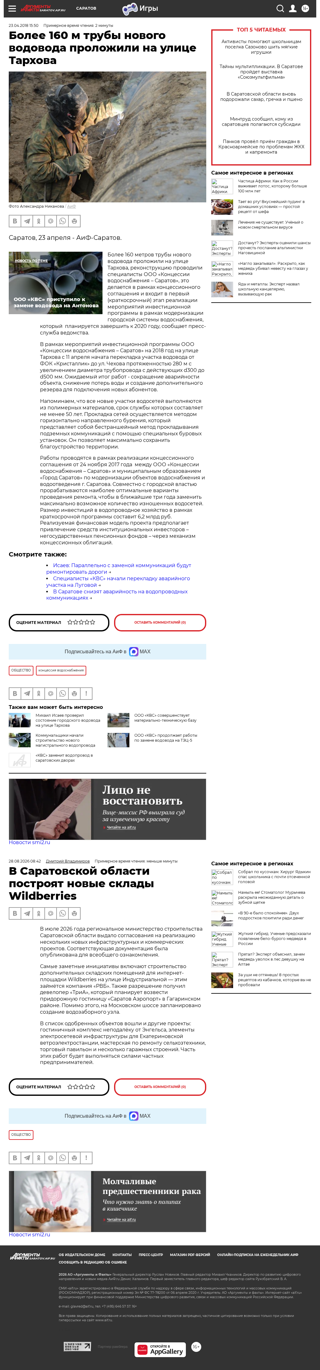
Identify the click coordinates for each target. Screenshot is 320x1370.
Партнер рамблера (113, 1346)
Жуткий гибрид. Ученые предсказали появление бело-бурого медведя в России (274, 938)
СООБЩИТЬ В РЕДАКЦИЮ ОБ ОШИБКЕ (93, 1262)
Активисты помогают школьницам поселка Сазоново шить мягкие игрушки (261, 47)
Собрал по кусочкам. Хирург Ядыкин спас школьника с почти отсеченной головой (274, 876)
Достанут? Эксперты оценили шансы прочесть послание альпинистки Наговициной (274, 247)
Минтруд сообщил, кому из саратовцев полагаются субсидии (261, 121)
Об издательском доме (82, 1255)
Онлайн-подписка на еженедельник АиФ (257, 1255)
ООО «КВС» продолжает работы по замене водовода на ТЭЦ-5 (165, 738)
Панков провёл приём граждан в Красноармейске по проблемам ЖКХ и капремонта (261, 147)
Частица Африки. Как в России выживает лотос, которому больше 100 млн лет (272, 186)
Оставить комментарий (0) (160, 623)
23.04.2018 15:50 (23, 25)
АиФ (71, 206)
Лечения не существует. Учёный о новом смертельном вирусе (270, 225)
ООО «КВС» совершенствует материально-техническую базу (165, 718)
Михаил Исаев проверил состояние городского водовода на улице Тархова (68, 720)
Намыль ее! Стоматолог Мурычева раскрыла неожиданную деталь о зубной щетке (271, 897)
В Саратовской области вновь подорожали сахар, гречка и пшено (261, 96)
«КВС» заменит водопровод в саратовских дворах (64, 758)
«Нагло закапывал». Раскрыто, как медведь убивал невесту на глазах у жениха (273, 268)
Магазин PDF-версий (190, 1255)
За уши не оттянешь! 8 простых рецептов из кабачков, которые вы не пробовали (274, 979)
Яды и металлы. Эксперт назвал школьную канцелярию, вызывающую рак (269, 289)
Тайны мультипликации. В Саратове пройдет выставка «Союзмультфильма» (261, 72)
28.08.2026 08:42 (25, 861)
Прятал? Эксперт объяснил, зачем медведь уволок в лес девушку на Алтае (271, 959)
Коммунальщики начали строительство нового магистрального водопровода (65, 740)
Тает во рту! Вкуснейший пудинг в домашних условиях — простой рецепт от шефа (271, 206)
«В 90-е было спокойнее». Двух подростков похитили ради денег (271, 915)
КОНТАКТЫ (122, 1255)
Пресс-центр (151, 1255)
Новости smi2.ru (29, 842)
